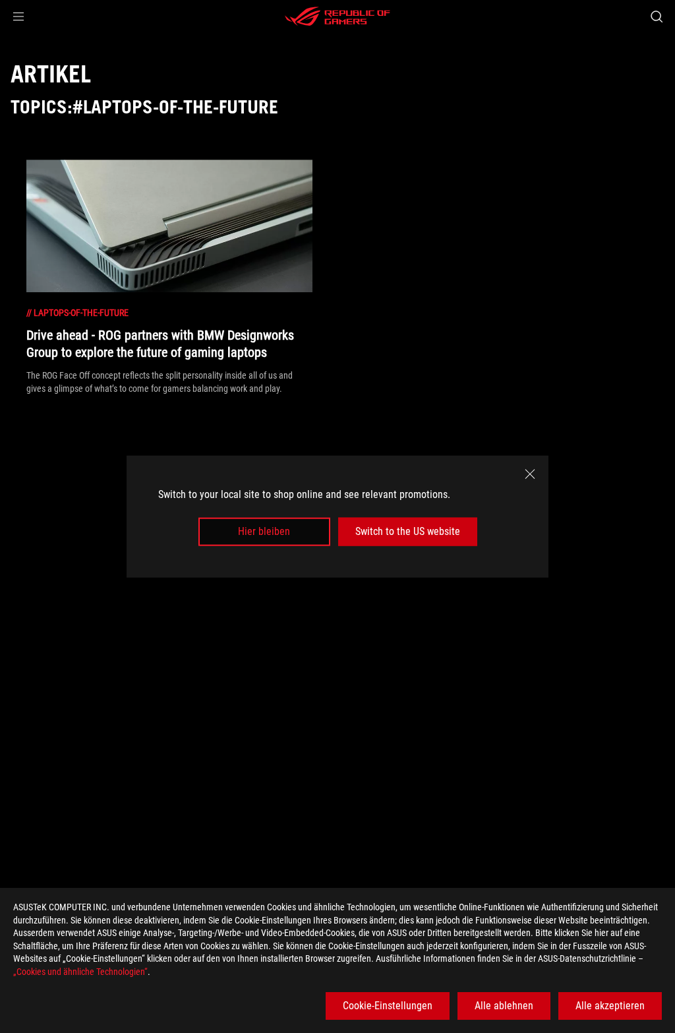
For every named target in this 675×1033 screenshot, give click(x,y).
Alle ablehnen (504, 1005)
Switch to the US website (407, 531)
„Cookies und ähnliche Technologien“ (80, 971)
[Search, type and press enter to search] (656, 16)
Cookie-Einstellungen (387, 1005)
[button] (18, 16)
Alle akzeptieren (610, 1005)
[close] (530, 474)
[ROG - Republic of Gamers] (337, 16)
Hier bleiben (264, 531)
